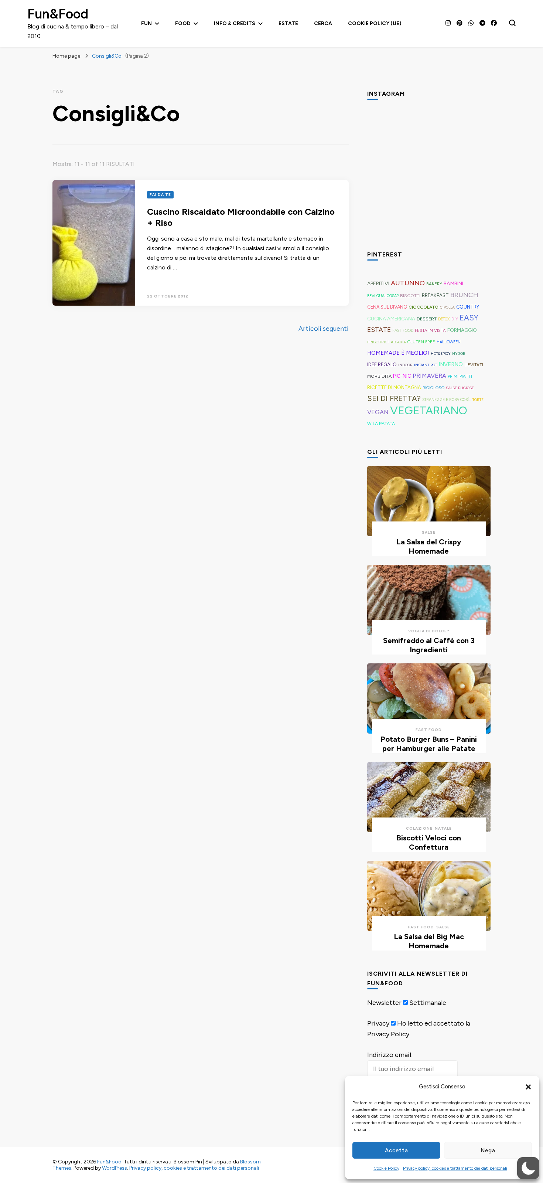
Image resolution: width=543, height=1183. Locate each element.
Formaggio (462, 330)
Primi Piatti (460, 376)
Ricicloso (433, 387)
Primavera (429, 375)
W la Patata (381, 423)
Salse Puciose (460, 387)
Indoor (405, 365)
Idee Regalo (382, 364)
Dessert (427, 319)
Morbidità (379, 376)
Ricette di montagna (394, 387)
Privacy (378, 1023)
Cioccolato (423, 307)
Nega (488, 1150)
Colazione (419, 828)
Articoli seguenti (323, 328)
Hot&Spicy (441, 353)
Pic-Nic (402, 376)
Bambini (453, 284)
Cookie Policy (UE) (375, 23)
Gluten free (421, 341)
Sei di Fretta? (394, 398)
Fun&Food (57, 14)
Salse (429, 532)
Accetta (396, 1150)
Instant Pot (425, 365)
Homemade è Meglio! (398, 353)
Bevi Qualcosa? (383, 295)
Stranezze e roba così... (446, 399)
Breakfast (435, 295)
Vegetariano (428, 410)
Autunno (408, 283)
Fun (146, 23)
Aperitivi (378, 283)
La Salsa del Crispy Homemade (428, 546)
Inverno (450, 364)
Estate (288, 23)
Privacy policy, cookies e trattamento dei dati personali (455, 1168)
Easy (469, 317)
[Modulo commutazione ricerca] (512, 23)
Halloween (449, 342)
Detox (444, 319)
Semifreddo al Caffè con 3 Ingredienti (429, 645)
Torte (478, 399)
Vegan (378, 412)
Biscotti (410, 295)
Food (183, 23)
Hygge (458, 353)
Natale (443, 828)
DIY (454, 319)
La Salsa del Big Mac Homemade (429, 941)
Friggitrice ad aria (386, 342)
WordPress (114, 1168)
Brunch (464, 295)
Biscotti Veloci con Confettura (428, 842)
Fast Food (402, 330)
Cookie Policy (386, 1168)
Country (467, 307)
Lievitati (473, 364)
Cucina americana (391, 319)
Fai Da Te (160, 194)
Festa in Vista (430, 330)
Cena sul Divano (387, 307)
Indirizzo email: (390, 1055)
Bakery (434, 283)
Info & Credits (234, 23)
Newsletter (384, 1003)
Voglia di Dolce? (429, 631)
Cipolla (447, 307)
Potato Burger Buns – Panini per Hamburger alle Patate (428, 744)
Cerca (323, 23)
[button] (528, 1087)
